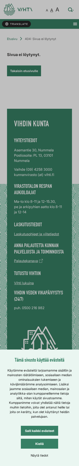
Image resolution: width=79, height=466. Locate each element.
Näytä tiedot (39, 455)
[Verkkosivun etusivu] (18, 10)
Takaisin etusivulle (24, 71)
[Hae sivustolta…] (70, 10)
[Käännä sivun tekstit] (16, 24)
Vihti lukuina (24, 283)
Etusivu (12, 39)
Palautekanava (26, 261)
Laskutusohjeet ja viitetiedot (36, 234)
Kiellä (39, 444)
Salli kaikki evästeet (39, 431)
